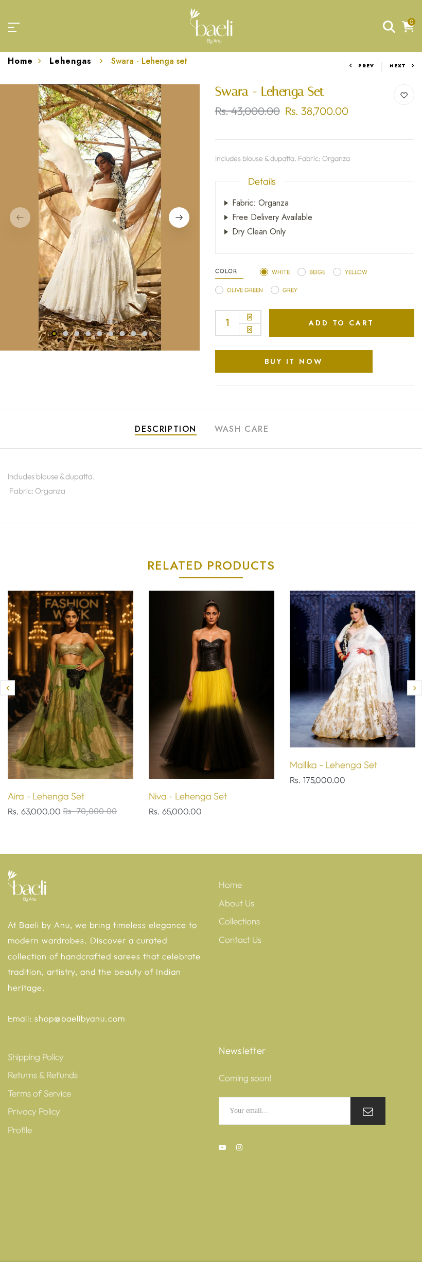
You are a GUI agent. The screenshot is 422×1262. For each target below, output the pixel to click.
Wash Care (242, 429)
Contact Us (240, 939)
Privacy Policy (34, 1111)
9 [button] (145, 333)
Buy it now (294, 361)
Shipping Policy (36, 1056)
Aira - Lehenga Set (46, 796)
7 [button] (122, 333)
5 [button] (100, 333)
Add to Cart (341, 323)
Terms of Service (39, 1093)
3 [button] (77, 333)
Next (398, 65)
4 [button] (88, 333)
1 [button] (54, 333)
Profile (20, 1129)
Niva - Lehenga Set (188, 796)
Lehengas (72, 61)
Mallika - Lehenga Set (333, 765)
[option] (100, 217)
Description (166, 429)
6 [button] (111, 333)
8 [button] (134, 333)
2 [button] (66, 333)
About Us (236, 903)
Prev (366, 65)
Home (20, 61)
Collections (239, 921)
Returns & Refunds (43, 1074)
